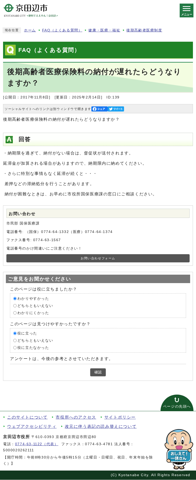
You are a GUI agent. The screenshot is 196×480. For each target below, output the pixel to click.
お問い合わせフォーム (98, 258)
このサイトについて (27, 417)
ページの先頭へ (177, 406)
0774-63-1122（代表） (36, 444)
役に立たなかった (33, 348)
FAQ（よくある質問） (62, 30)
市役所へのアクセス (76, 417)
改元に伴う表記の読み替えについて (101, 426)
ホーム (30, 30)
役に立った (27, 333)
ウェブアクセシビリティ (32, 426)
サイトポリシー (120, 417)
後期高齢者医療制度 (144, 30)
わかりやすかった (33, 298)
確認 (98, 372)
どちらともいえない (35, 306)
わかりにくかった (33, 313)
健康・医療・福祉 (104, 30)
